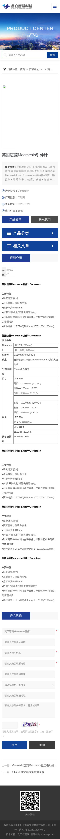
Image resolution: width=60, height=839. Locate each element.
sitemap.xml (47, 834)
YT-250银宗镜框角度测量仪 (28, 772)
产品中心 (34, 69)
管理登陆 (35, 834)
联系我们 (45, 219)
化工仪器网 (23, 834)
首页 (22, 69)
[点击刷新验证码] (29, 724)
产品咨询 (15, 219)
